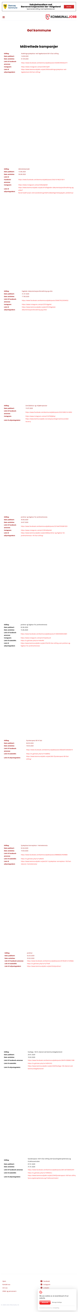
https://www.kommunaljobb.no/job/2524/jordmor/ (44, 966)
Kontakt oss (6, 1284)
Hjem (4, 1281)
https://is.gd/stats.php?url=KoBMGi (38, 754)
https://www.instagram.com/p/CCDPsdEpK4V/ (36, 530)
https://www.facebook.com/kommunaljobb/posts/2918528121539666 (50, 961)
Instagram (46, 1284)
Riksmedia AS (14, 1305)
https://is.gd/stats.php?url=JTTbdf (38, 964)
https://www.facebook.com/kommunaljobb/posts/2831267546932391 (51, 1170)
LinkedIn (46, 1288)
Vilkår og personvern (9, 1291)
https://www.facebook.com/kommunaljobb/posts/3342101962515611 (41, 180)
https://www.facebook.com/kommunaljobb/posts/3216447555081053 (44, 526)
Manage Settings (57, 1302)
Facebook (46, 1281)
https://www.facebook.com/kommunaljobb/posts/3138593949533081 (44, 634)
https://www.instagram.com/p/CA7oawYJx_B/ (36, 638)
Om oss (5, 1288)
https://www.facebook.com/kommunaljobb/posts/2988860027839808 (44, 855)
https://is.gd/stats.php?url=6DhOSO (40, 1063)
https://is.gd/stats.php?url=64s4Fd (32, 640)
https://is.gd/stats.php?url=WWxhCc (40, 1173)
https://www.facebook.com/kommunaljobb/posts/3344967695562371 (44, 63)
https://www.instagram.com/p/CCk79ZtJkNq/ (40, 416)
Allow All (45, 1302)
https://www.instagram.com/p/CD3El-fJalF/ (35, 67)
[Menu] (4, 17)
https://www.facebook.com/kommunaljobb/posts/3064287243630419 (49, 750)
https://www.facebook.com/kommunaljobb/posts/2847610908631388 (51, 1060)
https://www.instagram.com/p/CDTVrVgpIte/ (37, 304)
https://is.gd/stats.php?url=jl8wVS (32, 859)
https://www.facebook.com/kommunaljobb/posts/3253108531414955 (48, 412)
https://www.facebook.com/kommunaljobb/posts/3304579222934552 (45, 300)
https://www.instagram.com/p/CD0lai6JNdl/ (33, 185)
